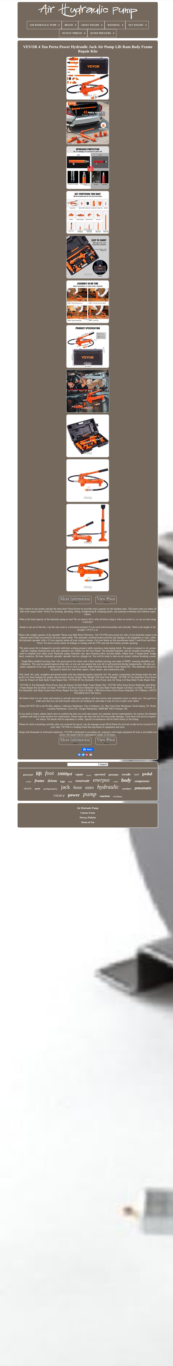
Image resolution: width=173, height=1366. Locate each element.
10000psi (64, 774)
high (62, 781)
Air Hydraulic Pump (87, 808)
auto (89, 787)
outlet (28, 781)
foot (49, 773)
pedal (147, 773)
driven (52, 781)
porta (37, 788)
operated (99, 774)
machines (126, 788)
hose (77, 787)
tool (136, 774)
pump (89, 794)
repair (79, 774)
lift (39, 773)
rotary (59, 796)
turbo (116, 781)
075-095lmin (117, 797)
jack (65, 787)
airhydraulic (50, 789)
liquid (88, 775)
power (74, 794)
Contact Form (87, 813)
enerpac (101, 780)
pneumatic (143, 788)
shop (70, 781)
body (126, 780)
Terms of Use (87, 822)
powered (28, 774)
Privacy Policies (88, 817)
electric (28, 788)
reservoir (83, 781)
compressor (142, 781)
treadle (126, 774)
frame (39, 781)
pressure (113, 774)
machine (105, 796)
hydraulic (108, 787)
